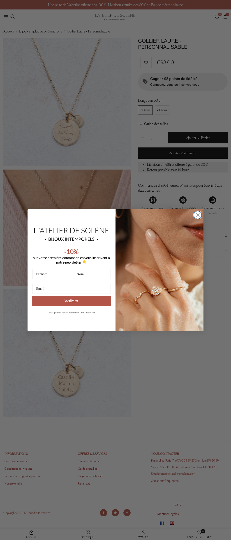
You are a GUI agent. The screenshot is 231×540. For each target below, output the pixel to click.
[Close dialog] (198, 215)
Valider (72, 301)
